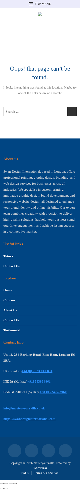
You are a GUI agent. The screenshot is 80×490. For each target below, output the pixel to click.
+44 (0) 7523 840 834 (37, 371)
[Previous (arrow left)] (2, 488)
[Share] (10, 483)
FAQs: (25, 473)
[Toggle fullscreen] (6, 483)
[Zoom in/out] (2, 483)
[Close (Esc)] (15, 483)
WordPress (40, 468)
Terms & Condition (46, 473)
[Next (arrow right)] (6, 488)
